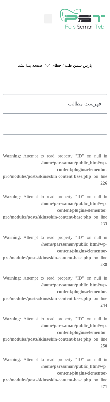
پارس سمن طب (78, 65)
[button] (48, 18)
